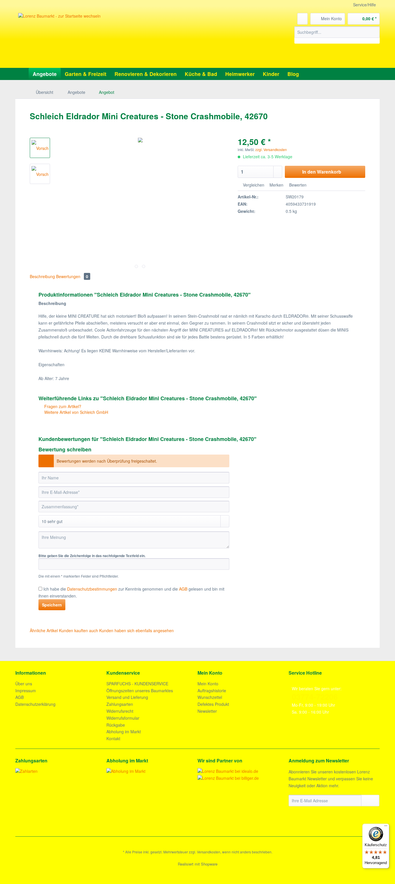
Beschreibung (42, 276)
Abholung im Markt (123, 731)
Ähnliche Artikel (44, 630)
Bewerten (297, 185)
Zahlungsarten (119, 704)
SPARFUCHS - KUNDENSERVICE (137, 683)
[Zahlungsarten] (59, 771)
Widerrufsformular (122, 718)
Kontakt (113, 738)
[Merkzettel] (302, 19)
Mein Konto (208, 683)
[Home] (21, 74)
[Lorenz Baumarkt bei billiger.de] (228, 778)
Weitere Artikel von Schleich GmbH (75, 412)
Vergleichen (253, 185)
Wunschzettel (210, 697)
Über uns (23, 683)
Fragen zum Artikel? (62, 406)
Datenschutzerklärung (35, 704)
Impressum (25, 690)
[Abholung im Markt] (150, 771)
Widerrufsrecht (119, 711)
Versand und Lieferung (127, 697)
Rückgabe (115, 725)
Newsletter (207, 711)
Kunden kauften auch (78, 630)
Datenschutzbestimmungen (92, 589)
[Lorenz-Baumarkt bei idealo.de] (228, 771)
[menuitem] (337, 35)
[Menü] (385, 827)
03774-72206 (315, 696)
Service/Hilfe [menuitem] (364, 5)
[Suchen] (374, 32)
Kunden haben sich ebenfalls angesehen (136, 630)
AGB (19, 697)
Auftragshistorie (212, 690)
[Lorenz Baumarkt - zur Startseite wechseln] (103, 39)
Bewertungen (72, 276)
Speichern (52, 605)
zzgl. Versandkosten (271, 149)
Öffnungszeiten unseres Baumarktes (139, 690)
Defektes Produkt (213, 704)
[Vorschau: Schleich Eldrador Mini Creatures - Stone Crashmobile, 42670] (40, 148)
